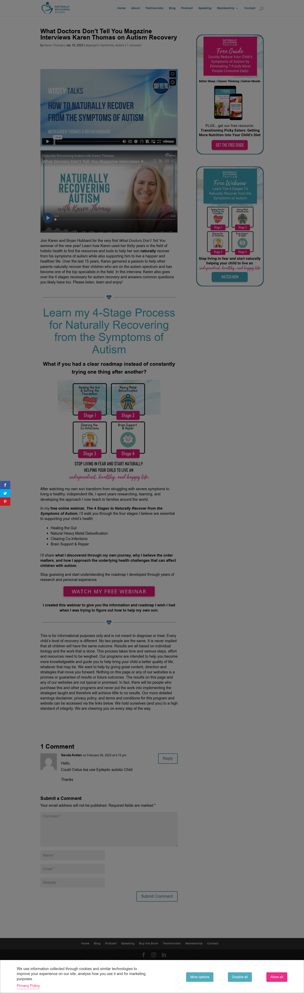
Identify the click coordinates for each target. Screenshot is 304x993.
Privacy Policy (28, 985)
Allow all (276, 977)
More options (199, 977)
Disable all (240, 977)
